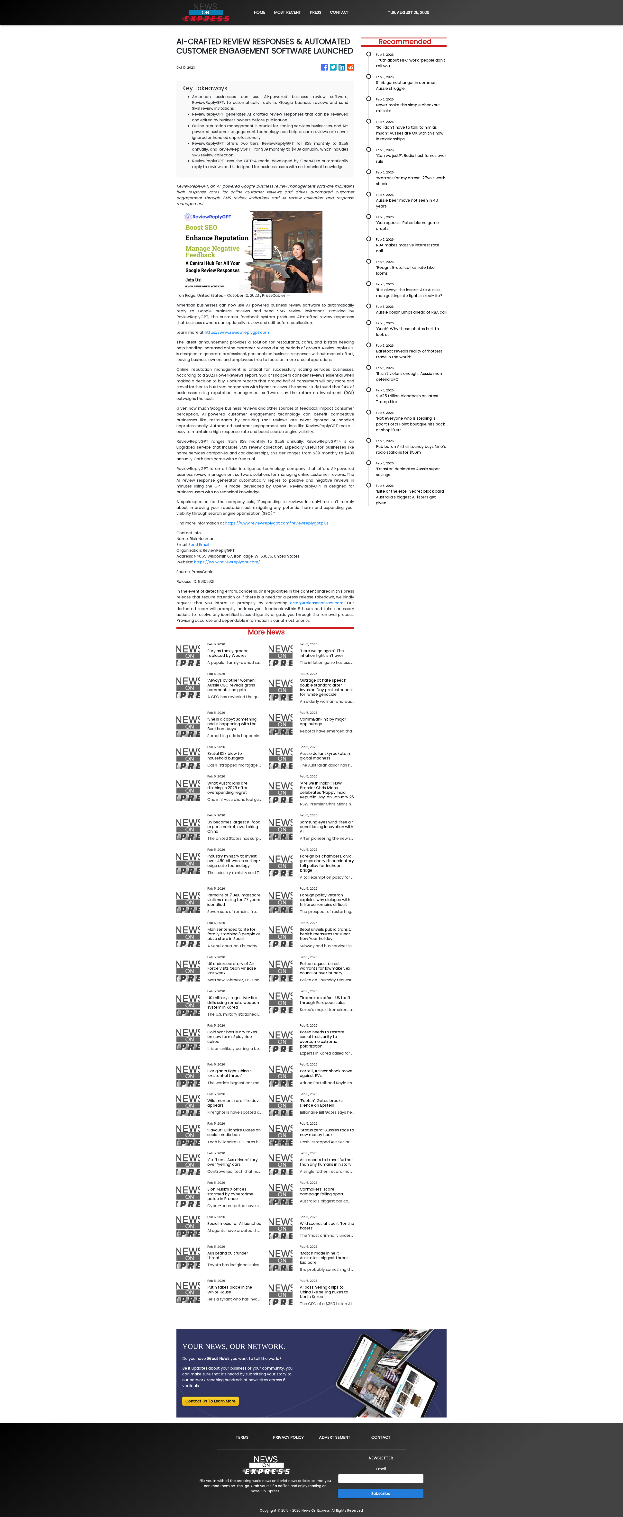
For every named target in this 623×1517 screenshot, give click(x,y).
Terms (242, 1437)
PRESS (315, 12)
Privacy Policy (288, 1437)
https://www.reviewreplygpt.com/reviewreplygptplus (277, 523)
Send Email (198, 544)
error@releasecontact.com (316, 603)
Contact (381, 1437)
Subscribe (380, 1493)
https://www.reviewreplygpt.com (237, 332)
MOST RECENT (287, 12)
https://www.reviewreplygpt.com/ (227, 562)
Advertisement (334, 1437)
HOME (259, 12)
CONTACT (339, 12)
